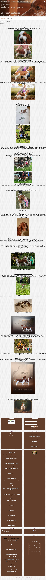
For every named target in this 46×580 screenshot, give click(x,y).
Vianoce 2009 (11, 505)
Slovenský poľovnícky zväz (11, 540)
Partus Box (34, 441)
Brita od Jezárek (11, 525)
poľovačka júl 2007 (11, 515)
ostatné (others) (11, 517)
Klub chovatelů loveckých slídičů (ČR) (11, 559)
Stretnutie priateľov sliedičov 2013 (11, 468)
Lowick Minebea (11, 452)
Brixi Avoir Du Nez (11, 566)
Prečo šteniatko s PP (11, 571)
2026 (34, 539)
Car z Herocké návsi (11, 522)
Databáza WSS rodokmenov (11, 554)
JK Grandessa (11, 564)
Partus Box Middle (34, 446)
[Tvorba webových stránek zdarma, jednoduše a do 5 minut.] (21, 577)
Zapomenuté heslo (34, 428)
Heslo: (34, 423)
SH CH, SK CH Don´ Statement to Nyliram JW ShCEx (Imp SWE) (11, 455)
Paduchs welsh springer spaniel (11, 551)
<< (29, 537)
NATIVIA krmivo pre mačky (34, 436)
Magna (11, 546)
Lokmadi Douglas (11, 465)
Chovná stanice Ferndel (11, 556)
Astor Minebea (11, 510)
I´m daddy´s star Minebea (11, 461)
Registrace (34, 427)
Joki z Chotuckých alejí (11, 520)
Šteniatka (11, 483)
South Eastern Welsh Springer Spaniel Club (11, 544)
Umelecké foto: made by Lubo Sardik (11, 480)
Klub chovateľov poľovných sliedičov (11, 538)
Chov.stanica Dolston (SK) (11, 561)
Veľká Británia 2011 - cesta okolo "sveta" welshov (11, 489)
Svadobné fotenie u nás (11, 475)
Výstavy (11, 498)
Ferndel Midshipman (11, 478)
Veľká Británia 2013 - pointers (11, 470)
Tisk (22, 577)
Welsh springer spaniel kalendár (11, 463)
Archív (5, 18)
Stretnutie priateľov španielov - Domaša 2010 (11, 495)
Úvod (2, 18)
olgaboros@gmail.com (6, 532)
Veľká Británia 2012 (11, 473)
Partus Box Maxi (34, 443)
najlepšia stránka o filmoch (11, 549)
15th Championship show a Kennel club (11, 491)
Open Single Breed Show (11, 512)
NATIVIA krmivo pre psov (34, 439)
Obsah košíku (11, 435)
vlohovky (11, 485)
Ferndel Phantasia (11, 503)
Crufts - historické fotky (11, 500)
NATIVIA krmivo (34, 434)
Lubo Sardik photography (11, 569)
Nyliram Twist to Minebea (11, 458)
